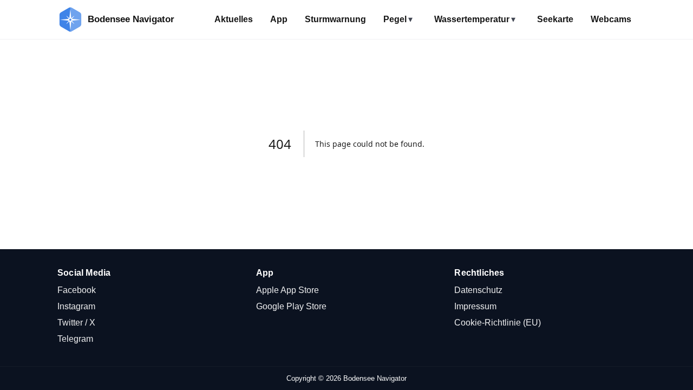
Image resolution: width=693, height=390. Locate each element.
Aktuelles (233, 19)
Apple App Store (287, 290)
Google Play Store (291, 306)
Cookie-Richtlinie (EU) (497, 322)
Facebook (76, 290)
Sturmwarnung (335, 19)
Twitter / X (76, 322)
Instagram (76, 306)
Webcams (611, 19)
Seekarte (555, 19)
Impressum (475, 306)
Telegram (75, 338)
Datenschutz (478, 290)
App (278, 19)
